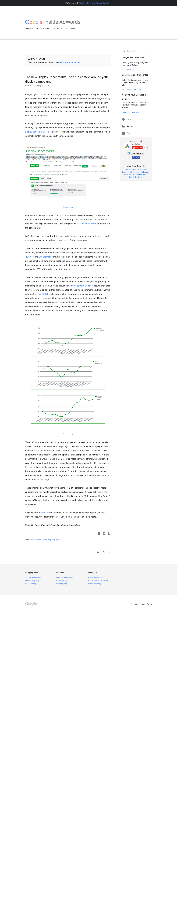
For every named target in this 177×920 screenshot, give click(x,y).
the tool (46, 512)
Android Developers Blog (98, 580)
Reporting (52, 540)
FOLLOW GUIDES (128, 69)
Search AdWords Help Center (136, 175)
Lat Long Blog (61, 584)
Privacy (142, 604)
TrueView (29, 256)
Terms (149, 604)
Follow (137, 158)
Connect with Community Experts (136, 172)
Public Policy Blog (32, 580)
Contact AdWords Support (136, 169)
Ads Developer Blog (96, 577)
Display (33, 540)
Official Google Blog (33, 577)
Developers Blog (94, 584)
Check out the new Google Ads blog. (95, 3)
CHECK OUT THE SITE (130, 112)
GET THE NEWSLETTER (131, 89)
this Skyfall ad (44, 294)
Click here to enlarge (68, 207)
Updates (59, 540)
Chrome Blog (61, 580)
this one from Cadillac (82, 285)
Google (134, 604)
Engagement (45, 256)
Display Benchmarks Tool (37, 131)
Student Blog (30, 584)
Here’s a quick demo (86, 223)
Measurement (42, 540)
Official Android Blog (64, 577)
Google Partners (135, 177)
